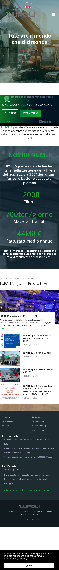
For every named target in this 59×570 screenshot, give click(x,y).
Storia (5, 421)
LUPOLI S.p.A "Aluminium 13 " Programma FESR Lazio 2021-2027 (37, 338)
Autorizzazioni (38, 430)
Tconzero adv (33, 519)
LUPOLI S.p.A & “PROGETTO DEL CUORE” (38, 371)
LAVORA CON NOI (30, 113)
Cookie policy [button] (11, 558)
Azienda (6, 417)
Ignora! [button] (29, 565)
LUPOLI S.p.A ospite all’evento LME (19, 316)
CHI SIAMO (10, 113)
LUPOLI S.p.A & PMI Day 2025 (37, 353)
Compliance (37, 417)
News (10, 421)
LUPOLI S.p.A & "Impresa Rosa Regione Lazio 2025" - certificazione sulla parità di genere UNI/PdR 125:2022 (37, 390)
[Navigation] (53, 14)
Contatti (5, 425)
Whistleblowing (39, 425)
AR (47, 490)
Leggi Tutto (4, 328)
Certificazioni (38, 421)
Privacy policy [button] (27, 558)
